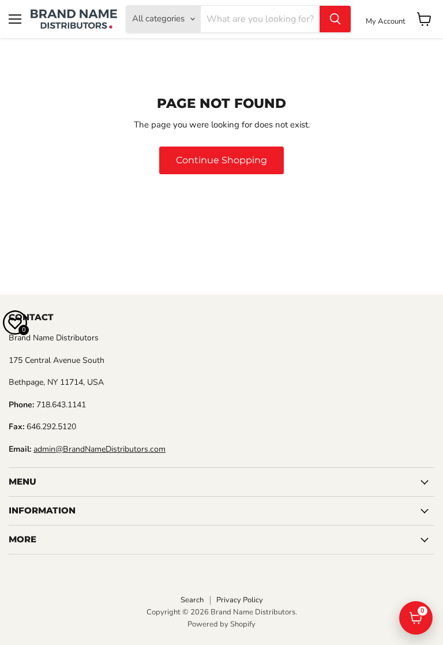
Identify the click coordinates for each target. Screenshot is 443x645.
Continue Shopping (221, 160)
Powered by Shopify (221, 624)
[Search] (335, 19)
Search (192, 600)
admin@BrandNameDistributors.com (99, 449)
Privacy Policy (239, 600)
